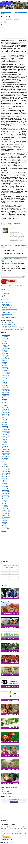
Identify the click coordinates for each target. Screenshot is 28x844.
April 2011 (4, 485)
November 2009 (6, 513)
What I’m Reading (6, 296)
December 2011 (6, 471)
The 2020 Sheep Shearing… (9, 312)
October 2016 (5, 375)
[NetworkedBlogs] (14, 799)
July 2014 (4, 419)
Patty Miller (4, 322)
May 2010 (4, 503)
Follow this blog (14, 801)
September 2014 (6, 415)
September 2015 (6, 395)
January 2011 (5, 490)
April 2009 (4, 525)
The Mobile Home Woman (11, 1)
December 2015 (6, 390)
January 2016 (5, 389)
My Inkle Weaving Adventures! (16, 329)
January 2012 (5, 469)
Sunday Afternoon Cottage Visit (9, 309)
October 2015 (5, 394)
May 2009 (4, 523)
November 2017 (6, 358)
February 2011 (5, 488)
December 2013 (6, 431)
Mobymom (16, 19)
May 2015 (4, 402)
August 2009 (5, 518)
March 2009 (5, 527)
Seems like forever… (7, 302)
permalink (17, 224)
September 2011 (6, 476)
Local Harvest (5, 293)
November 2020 (6, 340)
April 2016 (4, 384)
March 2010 (5, 506)
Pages (3, 289)
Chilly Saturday (13, 322)
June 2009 (4, 522)
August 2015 (5, 397)
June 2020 (4, 341)
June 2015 (4, 400)
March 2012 (5, 466)
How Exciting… (12, 324)
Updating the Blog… (7, 314)
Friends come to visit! (7, 305)
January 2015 (5, 409)
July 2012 (4, 459)
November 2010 (6, 493)
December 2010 (6, 491)
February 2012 (5, 468)
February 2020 (5, 345)
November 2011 (6, 473)
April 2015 (4, 404)
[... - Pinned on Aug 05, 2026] (10, 579)
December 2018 (6, 348)
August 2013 (5, 437)
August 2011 (5, 478)
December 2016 (6, 372)
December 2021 (6, 335)
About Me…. (5, 291)
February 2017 (5, 368)
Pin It (20, 223)
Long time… (5, 310)
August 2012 (5, 458)
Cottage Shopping (6, 315)
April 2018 (4, 351)
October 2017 (5, 360)
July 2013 (4, 439)
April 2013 (4, 444)
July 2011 (4, 480)
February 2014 (5, 427)
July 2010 (4, 500)
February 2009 (5, 528)
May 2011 (4, 483)
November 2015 (6, 392)
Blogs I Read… (5, 602)
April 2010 (4, 505)
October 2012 (5, 454)
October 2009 (5, 515)
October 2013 (5, 434)
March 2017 (5, 367)
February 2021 (5, 338)
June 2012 (4, 461)
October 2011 (5, 474)
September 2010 (6, 496)
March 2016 (5, 385)
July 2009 (4, 520)
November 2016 (6, 373)
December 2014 (6, 410)
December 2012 (6, 451)
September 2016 (6, 377)
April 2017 (4, 365)
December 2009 (6, 512)
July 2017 (4, 362)
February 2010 (5, 508)
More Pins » (5, 582)
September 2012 (6, 456)
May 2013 (4, 442)
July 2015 (4, 399)
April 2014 (4, 424)
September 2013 (6, 436)
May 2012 (4, 463)
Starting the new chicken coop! (9, 317)
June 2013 (4, 441)
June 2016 (4, 380)
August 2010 (5, 498)
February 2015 (5, 407)
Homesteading (9, 224)
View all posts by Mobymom (15, 243)
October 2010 (5, 495)
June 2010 (4, 501)
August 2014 (5, 417)
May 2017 (4, 363)
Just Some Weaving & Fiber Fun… (17, 328)
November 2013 (6, 432)
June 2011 (4, 481)
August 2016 (5, 378)
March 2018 (5, 353)
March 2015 (5, 405)
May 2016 (4, 382)
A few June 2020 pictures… (8, 307)
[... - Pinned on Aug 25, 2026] (10, 570)
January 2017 (5, 370)
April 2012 (4, 464)
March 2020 (5, 343)
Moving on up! (5, 304)
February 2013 (5, 448)
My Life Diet (5, 295)
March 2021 (5, 336)
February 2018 (5, 355)
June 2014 (4, 421)
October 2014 (5, 414)
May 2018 (4, 350)
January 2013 (5, 449)
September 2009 (6, 517)
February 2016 (5, 387)
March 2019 (5, 346)
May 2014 (4, 422)
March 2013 (5, 446)
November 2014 (6, 412)
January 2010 (5, 510)
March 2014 (5, 426)
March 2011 (5, 486)
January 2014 (5, 429)
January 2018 (5, 357)
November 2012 (6, 453)
